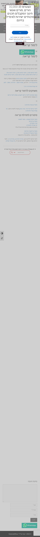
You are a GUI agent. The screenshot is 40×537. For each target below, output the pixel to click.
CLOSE (20, 43)
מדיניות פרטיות (18, 41)
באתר (25, 39)
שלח (20, 32)
